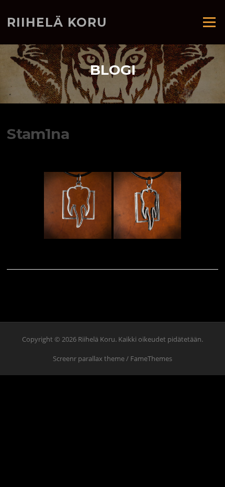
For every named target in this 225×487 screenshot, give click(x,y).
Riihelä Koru (57, 22)
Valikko (209, 22)
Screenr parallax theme (89, 358)
